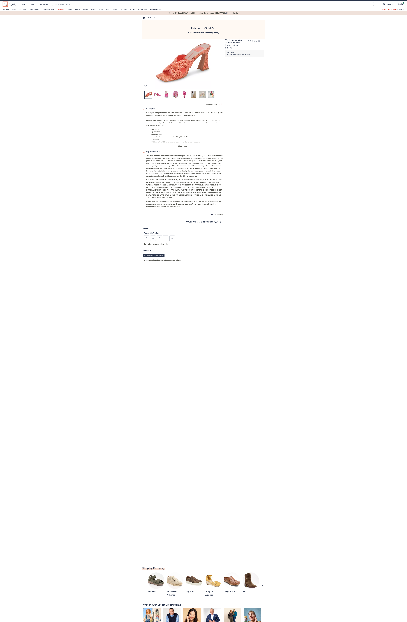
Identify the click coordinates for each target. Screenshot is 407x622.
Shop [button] (23, 4)
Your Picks (6, 9)
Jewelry (93, 9)
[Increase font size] (219, 104)
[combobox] (211, 4)
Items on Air (44, 4)
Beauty (85, 9)
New (14, 9)
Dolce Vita (228, 48)
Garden (69, 9)
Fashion (77, 9)
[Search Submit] (372, 4)
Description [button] (150, 109)
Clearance (60, 9)
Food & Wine (142, 9)
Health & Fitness (155, 9)
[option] (203, 13)
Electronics (123, 9)
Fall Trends (22, 9)
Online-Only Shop (48, 9)
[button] (384, 4)
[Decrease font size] (222, 104)
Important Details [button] (153, 152)
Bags (107, 9)
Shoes (101, 9)
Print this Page (218, 214)
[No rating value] (253, 41)
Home (114, 9)
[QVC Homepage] (144, 18)
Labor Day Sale (34, 9)
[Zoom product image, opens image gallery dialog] (145, 87)
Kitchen (132, 9)
